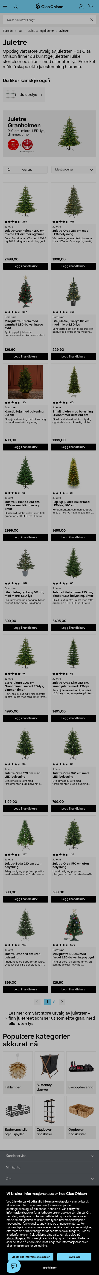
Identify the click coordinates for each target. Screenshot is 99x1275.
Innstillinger (50, 1267)
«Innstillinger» (16, 1238)
